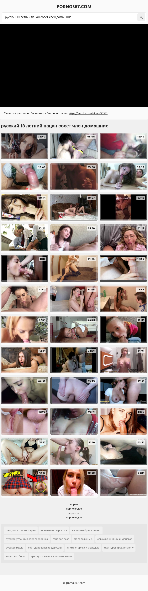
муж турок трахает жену (119, 547)
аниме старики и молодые (82, 547)
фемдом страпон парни (21, 530)
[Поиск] (141, 17)
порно (74, 504)
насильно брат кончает (86, 530)
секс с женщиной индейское (114, 539)
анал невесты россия (53, 530)
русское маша (14, 547)
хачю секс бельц (16, 556)
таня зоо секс (61, 539)
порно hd (74, 513)
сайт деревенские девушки (45, 547)
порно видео (74, 508)
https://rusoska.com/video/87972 (88, 113)
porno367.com (74, 6)
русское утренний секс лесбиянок (27, 539)
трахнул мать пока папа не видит (51, 556)
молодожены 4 (83, 539)
